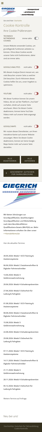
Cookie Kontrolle (21, 428)
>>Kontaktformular (12, 233)
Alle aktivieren (29, 159)
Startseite (18, 21)
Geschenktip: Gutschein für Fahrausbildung (21, 426)
